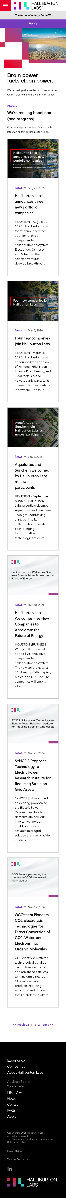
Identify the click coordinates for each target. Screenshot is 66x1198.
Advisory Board (18, 1082)
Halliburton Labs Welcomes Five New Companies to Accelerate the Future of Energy (32, 624)
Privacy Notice (14, 1151)
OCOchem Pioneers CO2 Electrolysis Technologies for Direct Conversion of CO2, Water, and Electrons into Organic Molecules (32, 931)
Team (11, 1077)
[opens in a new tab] (9, 1169)
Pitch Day (14, 1092)
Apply (33, 23)
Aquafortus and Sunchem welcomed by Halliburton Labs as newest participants (32, 476)
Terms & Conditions (17, 1159)
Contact (13, 1104)
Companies (16, 1066)
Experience (16, 1060)
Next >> (47, 1025)
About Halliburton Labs (25, 1072)
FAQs (11, 1110)
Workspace (15, 1086)
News (11, 1098)
